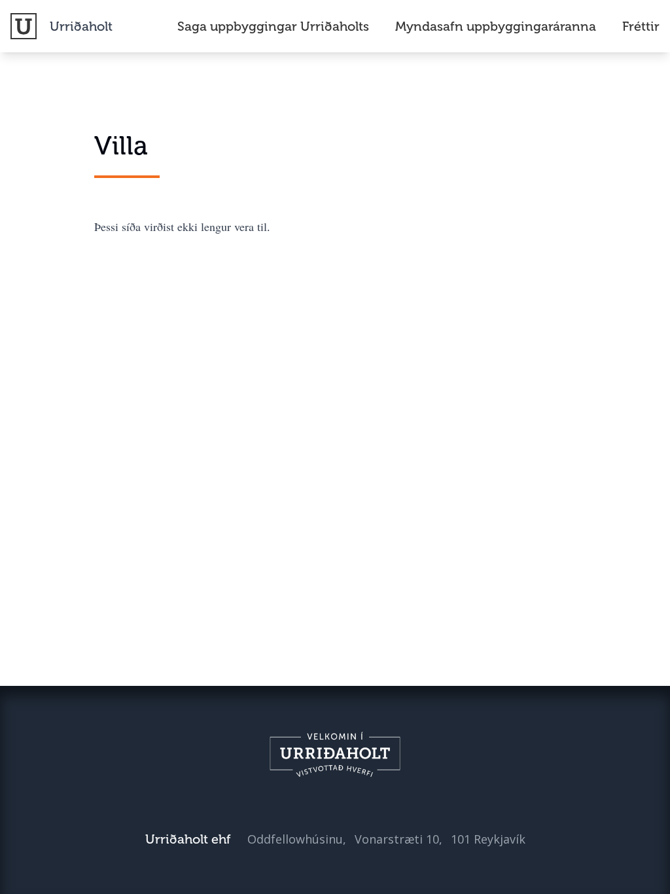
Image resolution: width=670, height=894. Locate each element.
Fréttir (641, 26)
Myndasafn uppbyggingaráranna (495, 26)
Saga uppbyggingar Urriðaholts (273, 26)
